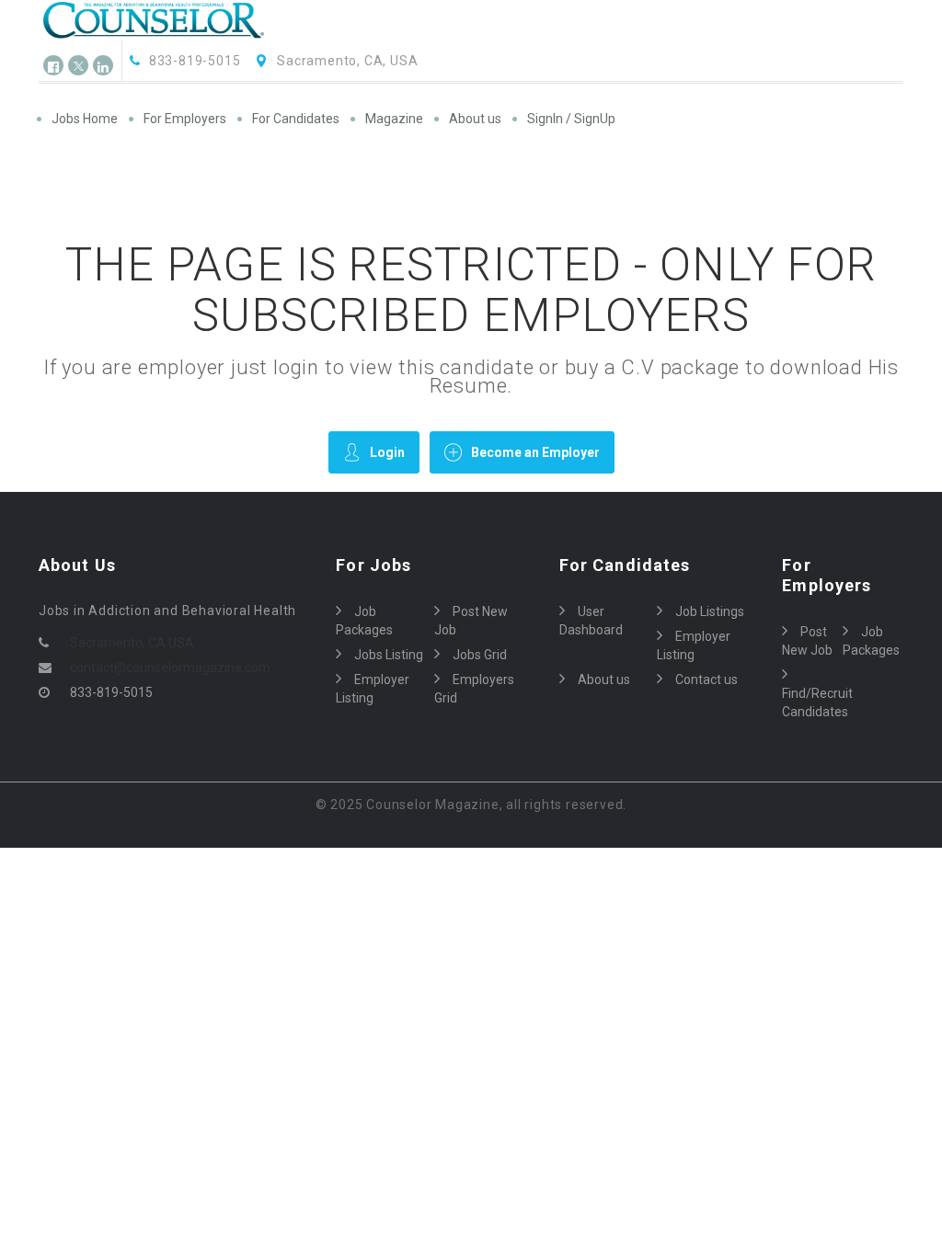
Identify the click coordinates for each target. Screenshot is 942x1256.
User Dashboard (591, 620)
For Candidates (295, 118)
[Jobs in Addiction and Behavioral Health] (168, 20)
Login (387, 452)
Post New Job (471, 620)
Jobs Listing (388, 654)
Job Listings (709, 611)
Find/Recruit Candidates (812, 702)
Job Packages (364, 620)
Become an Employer (535, 452)
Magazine (394, 118)
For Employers (185, 118)
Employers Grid (474, 688)
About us (475, 118)
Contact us (706, 679)
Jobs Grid (480, 654)
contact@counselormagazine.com (170, 667)
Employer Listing (372, 688)
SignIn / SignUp (571, 118)
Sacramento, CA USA (132, 642)
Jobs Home (85, 118)
